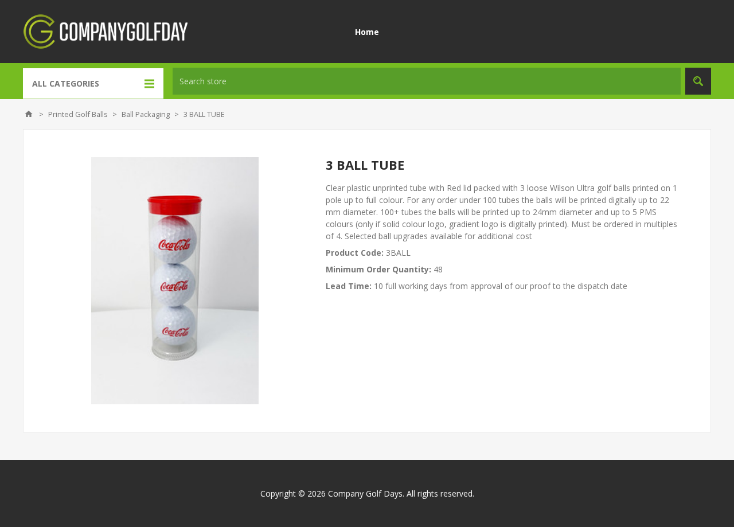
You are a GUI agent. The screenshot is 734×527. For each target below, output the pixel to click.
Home (367, 31)
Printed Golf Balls (78, 114)
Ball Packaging (146, 114)
